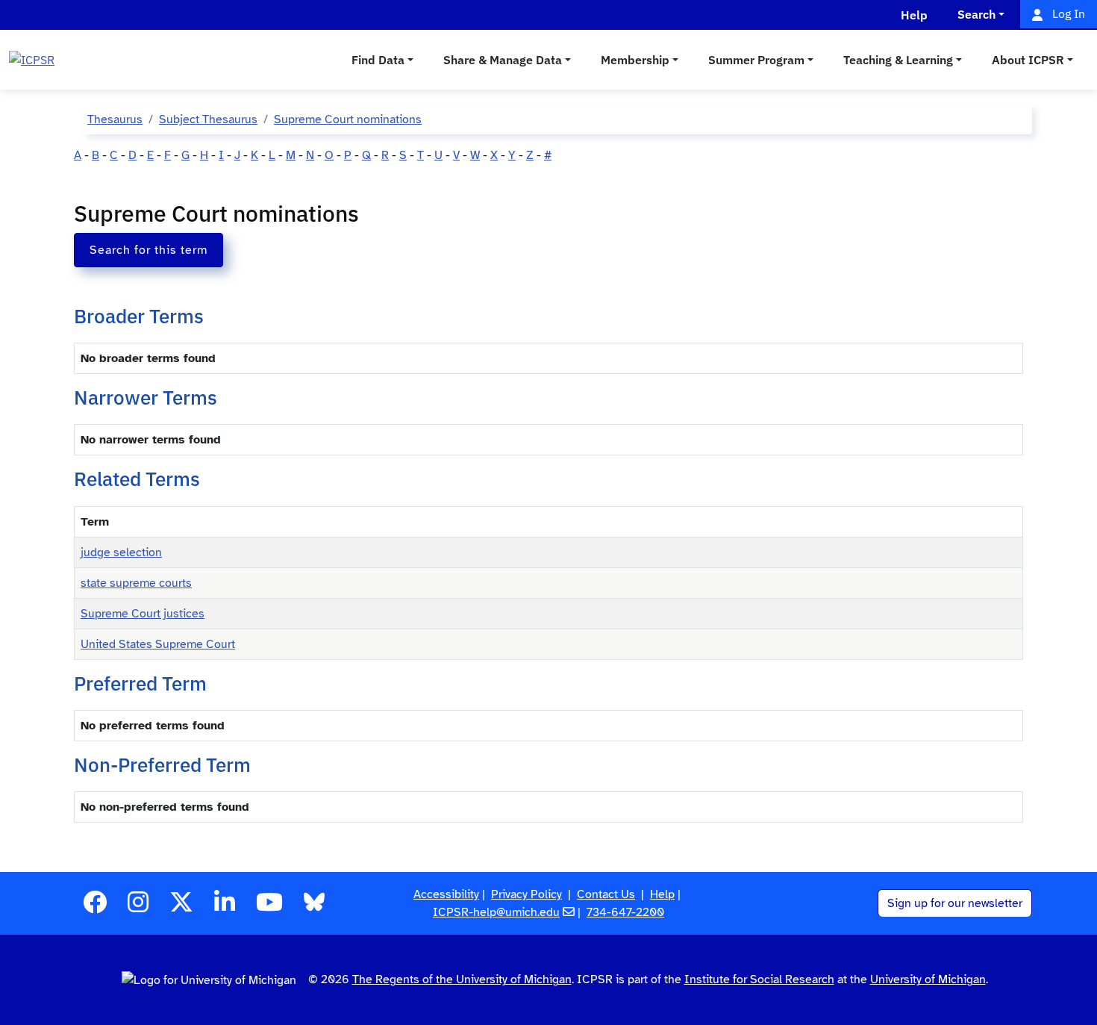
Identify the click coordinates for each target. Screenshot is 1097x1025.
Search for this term (148, 250)
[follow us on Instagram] (138, 907)
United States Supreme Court (158, 644)
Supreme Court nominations (348, 119)
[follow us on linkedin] (224, 907)
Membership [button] (635, 59)
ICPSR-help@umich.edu (496, 912)
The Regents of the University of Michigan (462, 979)
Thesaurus (115, 119)
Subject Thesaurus (208, 119)
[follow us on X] (181, 907)
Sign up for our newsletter (954, 903)
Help (662, 894)
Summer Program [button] (756, 59)
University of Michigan (928, 979)
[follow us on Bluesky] (314, 907)
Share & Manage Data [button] (502, 59)
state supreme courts (136, 583)
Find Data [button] (377, 59)
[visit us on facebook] (95, 907)
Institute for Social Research (759, 979)
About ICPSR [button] (1028, 59)
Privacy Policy (526, 894)
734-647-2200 (625, 912)
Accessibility (446, 894)
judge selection (121, 552)
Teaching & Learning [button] (898, 59)
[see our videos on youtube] (269, 907)
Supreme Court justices (142, 613)
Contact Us (606, 894)
